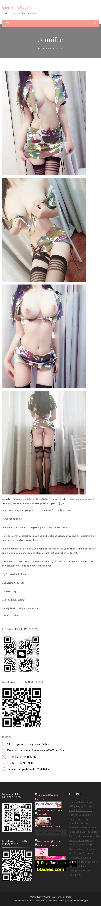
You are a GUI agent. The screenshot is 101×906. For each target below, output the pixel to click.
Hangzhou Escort (78, 831)
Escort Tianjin (85, 844)
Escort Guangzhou (79, 819)
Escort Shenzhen (75, 900)
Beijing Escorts (84, 806)
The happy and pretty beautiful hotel (29, 744)
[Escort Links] (41, 849)
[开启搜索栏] (95, 23)
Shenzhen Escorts (17, 7)
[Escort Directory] (48, 803)
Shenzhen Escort (56, 900)
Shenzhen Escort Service (82, 827)
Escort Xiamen (77, 840)
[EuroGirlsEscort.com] (47, 826)
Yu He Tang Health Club (21, 757)
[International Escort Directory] (46, 845)
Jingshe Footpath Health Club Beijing (29, 769)
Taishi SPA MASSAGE (20, 763)
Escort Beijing (84, 857)
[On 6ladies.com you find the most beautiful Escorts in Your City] (50, 869)
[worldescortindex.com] (48, 810)
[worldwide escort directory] (50, 857)
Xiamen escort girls (88, 836)
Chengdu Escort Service (82, 849)
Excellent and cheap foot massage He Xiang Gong (36, 750)
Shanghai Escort (78, 802)
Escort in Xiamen (78, 861)
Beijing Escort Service (80, 810)
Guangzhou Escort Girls (82, 814)
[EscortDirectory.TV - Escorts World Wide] (43, 818)
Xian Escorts (75, 853)
